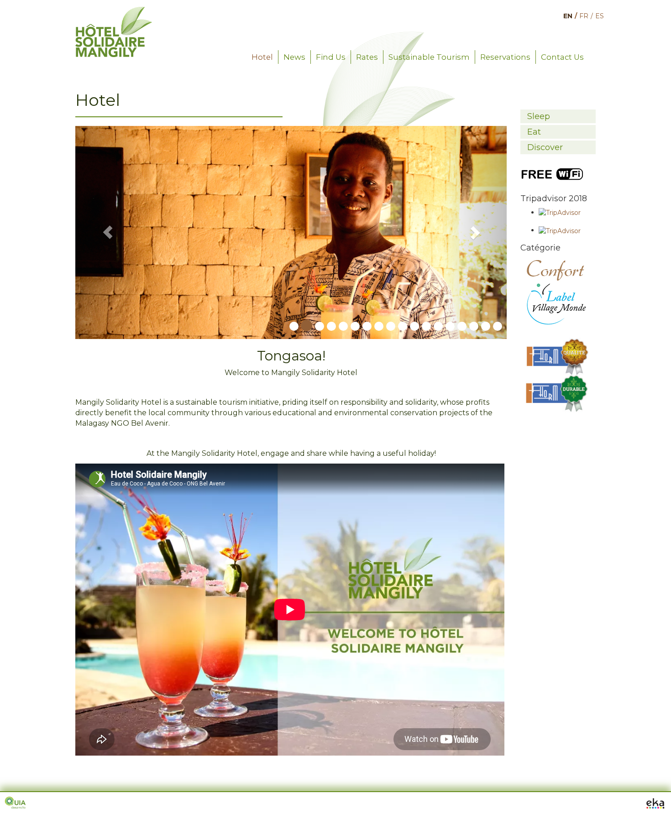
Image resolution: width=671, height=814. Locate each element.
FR (583, 16)
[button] (107, 232)
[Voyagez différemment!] (113, 11)
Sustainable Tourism (429, 57)
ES (599, 16)
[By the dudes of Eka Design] (655, 802)
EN (567, 16)
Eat (534, 131)
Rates (367, 57)
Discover (545, 147)
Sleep (538, 116)
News (294, 57)
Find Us (331, 57)
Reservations (505, 57)
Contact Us (562, 57)
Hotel (262, 57)
